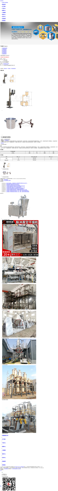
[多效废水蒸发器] (19, 282)
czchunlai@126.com (6, 63)
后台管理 (19, 468)
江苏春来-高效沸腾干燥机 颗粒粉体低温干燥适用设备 (15, 188)
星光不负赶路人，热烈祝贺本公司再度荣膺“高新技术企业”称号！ (16, 183)
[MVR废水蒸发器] (19, 363)
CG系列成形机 (5, 179)
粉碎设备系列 (4, 51)
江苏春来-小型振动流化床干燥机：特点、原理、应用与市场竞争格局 (17, 190)
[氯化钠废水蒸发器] (19, 398)
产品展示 (9, 68)
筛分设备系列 (4, 52)
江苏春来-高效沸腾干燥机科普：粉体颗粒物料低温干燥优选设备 (16, 189)
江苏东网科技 (6, 468)
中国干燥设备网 (14, 468)
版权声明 (22, 466)
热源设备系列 (4, 53)
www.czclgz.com (5, 64)
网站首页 (5, 68)
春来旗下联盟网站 (5, 2)
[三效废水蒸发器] (19, 309)
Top (0, 470)
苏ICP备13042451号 (18, 466)
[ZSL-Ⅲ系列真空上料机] (18, 218)
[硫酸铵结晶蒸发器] (19, 432)
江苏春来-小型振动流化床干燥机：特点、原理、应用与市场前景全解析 (17, 191)
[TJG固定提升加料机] (6, 168)
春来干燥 (1, 0)
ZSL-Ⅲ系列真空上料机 (7, 180)
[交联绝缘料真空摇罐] (19, 337)
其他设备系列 (13, 68)
